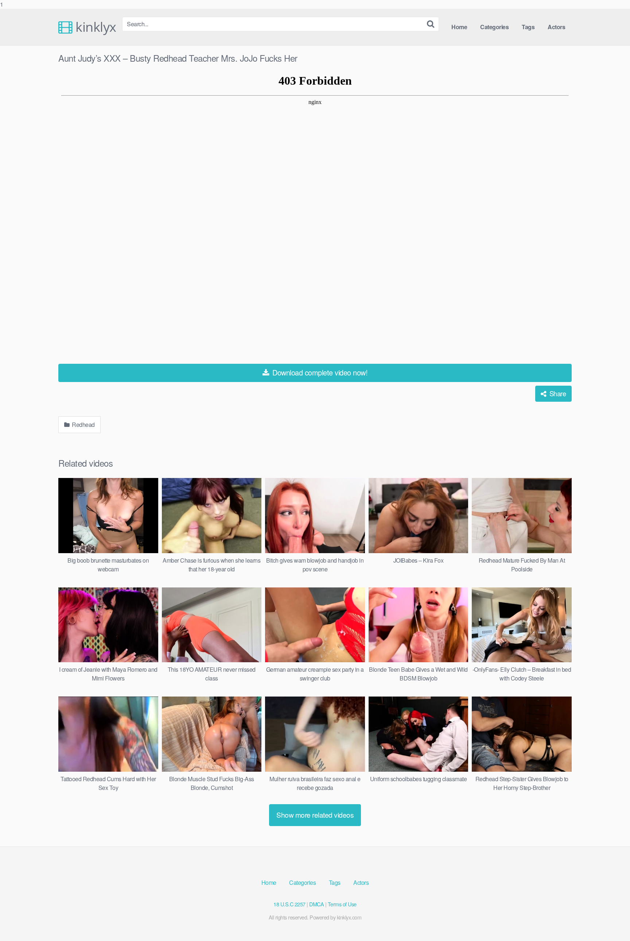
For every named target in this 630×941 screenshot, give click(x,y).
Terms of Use (342, 904)
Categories (494, 27)
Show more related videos (315, 814)
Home (459, 27)
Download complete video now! (319, 372)
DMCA (316, 904)
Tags (528, 27)
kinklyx (94, 27)
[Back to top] (610, 920)
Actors (556, 27)
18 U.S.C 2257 (289, 904)
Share (557, 393)
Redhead (83, 424)
